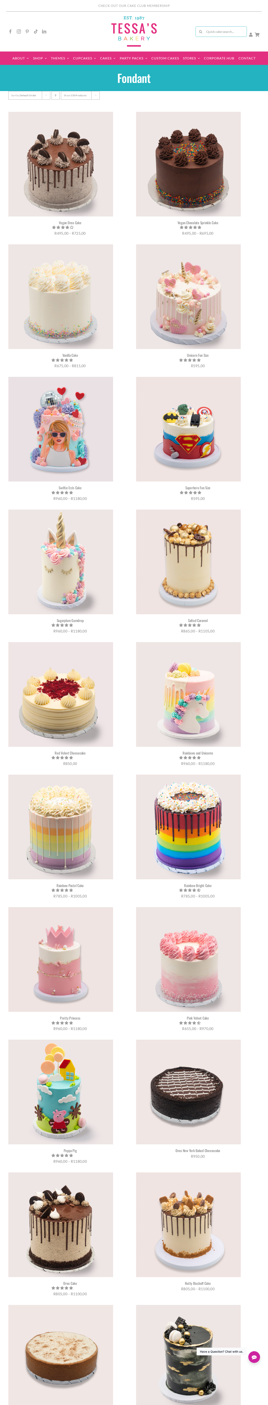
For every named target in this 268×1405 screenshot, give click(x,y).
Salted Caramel (198, 620)
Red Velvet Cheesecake (70, 753)
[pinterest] (27, 32)
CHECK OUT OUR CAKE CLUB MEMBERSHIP (134, 6)
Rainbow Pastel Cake (70, 885)
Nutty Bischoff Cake (198, 1283)
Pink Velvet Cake (198, 1018)
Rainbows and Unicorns (198, 753)
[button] (63, 227)
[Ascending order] (56, 95)
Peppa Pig (70, 1150)
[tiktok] (36, 32)
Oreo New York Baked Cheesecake (197, 1150)
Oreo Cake (70, 1283)
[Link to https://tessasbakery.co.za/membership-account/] (251, 35)
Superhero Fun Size (197, 487)
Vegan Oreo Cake (70, 222)
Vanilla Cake (70, 355)
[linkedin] (44, 32)
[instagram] (19, 32)
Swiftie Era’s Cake (70, 487)
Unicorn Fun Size (198, 355)
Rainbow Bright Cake (197, 885)
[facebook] (10, 32)
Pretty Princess (70, 1018)
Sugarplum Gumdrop (70, 620)
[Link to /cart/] (257, 35)
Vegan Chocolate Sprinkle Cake (198, 222)
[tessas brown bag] (134, 17)
